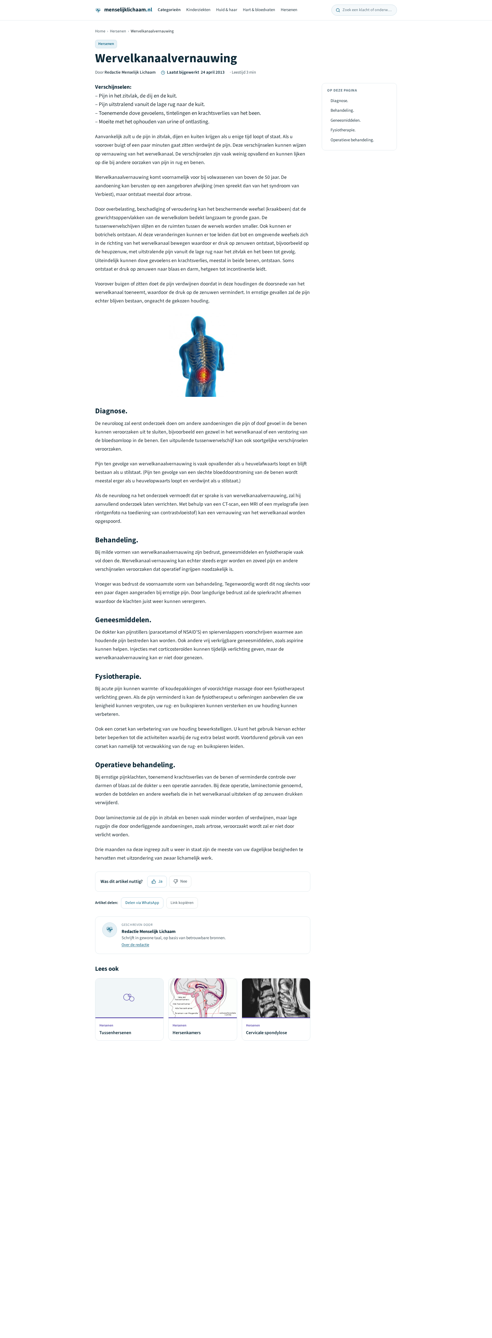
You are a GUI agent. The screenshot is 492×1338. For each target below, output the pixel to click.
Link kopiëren (182, 903)
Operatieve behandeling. (352, 140)
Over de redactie (135, 945)
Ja (160, 881)
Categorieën (169, 10)
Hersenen (289, 10)
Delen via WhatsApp (142, 903)
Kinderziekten (198, 10)
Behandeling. (342, 111)
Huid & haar (226, 10)
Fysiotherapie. (343, 130)
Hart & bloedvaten (259, 10)
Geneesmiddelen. (346, 120)
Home (100, 31)
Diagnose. (339, 101)
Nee (183, 881)
